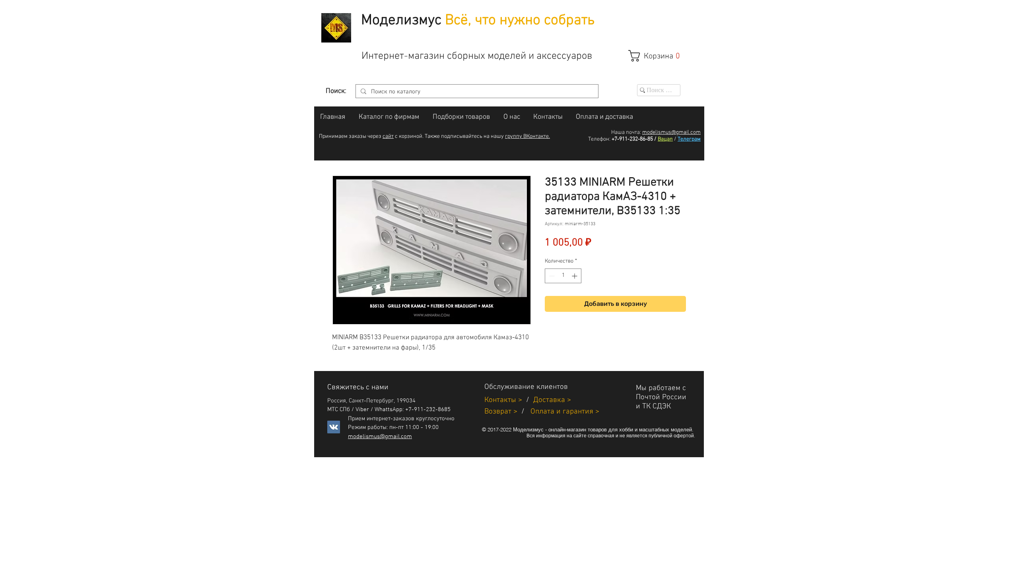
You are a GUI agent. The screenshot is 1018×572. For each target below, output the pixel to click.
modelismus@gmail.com (671, 132)
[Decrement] (551, 276)
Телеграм (689, 139)
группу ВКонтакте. (527, 136)
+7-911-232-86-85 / (634, 139)
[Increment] (575, 276)
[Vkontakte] (333, 427)
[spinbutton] (563, 276)
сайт (388, 136)
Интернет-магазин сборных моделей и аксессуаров (476, 56)
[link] (658, 56)
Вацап (665, 139)
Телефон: (599, 139)
